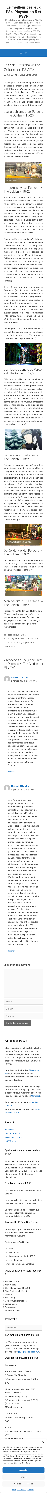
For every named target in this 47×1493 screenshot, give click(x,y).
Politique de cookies (19, 1490)
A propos (31, 1490)
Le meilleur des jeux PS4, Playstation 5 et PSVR (23, 11)
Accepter (23, 1470)
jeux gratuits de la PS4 (28, 1352)
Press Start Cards (13, 1137)
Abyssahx (9, 1129)
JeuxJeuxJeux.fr (13, 1133)
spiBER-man (10, 1141)
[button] (43, 1442)
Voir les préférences (23, 1484)
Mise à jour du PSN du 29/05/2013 (23, 638)
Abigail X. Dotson (19, 677)
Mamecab (35, 1096)
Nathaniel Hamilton (20, 786)
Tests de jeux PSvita (16, 635)
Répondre (12, 772)
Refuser (23, 1477)
